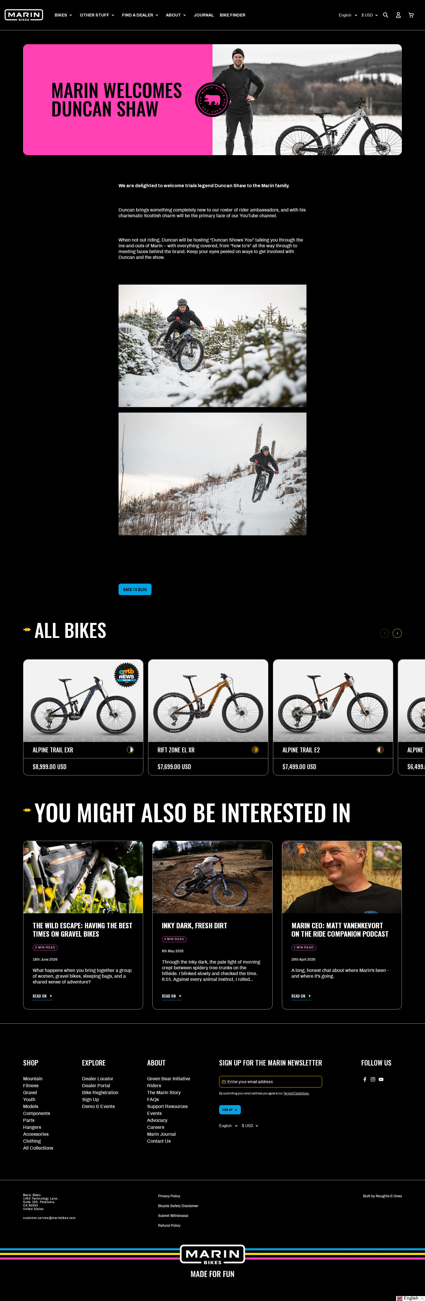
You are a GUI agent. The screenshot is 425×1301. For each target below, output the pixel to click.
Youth (29, 1099)
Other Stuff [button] (94, 15)
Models (30, 1106)
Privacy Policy (169, 1196)
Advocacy (157, 1120)
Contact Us (159, 1141)
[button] (411, 15)
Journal (204, 15)
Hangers (32, 1127)
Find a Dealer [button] (137, 15)
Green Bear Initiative (168, 1078)
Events (154, 1113)
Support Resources (167, 1106)
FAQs (153, 1099)
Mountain (32, 1078)
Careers (155, 1127)
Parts (28, 1120)
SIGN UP (227, 1109)
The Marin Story (164, 1092)
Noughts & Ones (389, 1196)
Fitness (30, 1085)
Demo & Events (98, 1106)
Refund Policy (169, 1226)
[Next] (397, 633)
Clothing (32, 1141)
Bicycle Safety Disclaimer (178, 1206)
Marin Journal (161, 1134)
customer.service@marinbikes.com (49, 1218)
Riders (154, 1085)
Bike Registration (100, 1092)
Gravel (30, 1092)
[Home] (24, 15)
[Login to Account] (398, 15)
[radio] (130, 749)
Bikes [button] (61, 15)
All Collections (38, 1148)
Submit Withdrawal (173, 1216)
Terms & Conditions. (296, 1093)
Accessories (36, 1134)
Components (36, 1113)
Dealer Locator (97, 1078)
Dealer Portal (96, 1085)
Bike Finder (232, 15)
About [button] (173, 15)
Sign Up (90, 1099)
